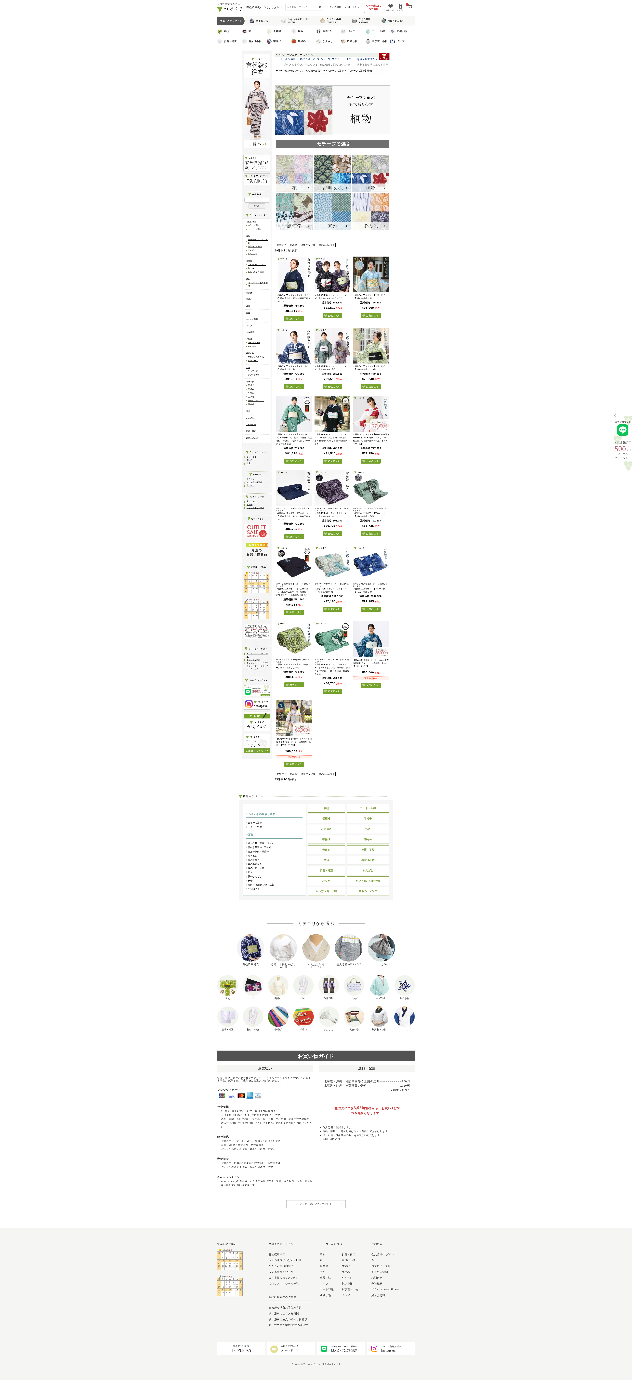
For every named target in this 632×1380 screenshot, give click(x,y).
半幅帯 (249, 339)
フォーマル (251, 457)
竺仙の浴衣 (253, 254)
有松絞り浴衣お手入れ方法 (285, 1307)
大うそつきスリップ (257, 264)
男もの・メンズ (368, 891)
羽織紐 (251, 404)
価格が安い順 (308, 245)
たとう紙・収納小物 (368, 880)
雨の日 (249, 460)
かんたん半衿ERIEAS (334, 21)
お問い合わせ (352, 7)
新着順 (293, 245)
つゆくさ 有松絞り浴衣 (261, 814)
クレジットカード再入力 (257, 663)
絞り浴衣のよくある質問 (284, 1313)
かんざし (328, 41)
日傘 (250, 880)
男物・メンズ (252, 438)
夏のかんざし (254, 876)
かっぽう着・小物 (326, 891)
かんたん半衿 (252, 319)
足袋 (248, 411)
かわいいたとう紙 (256, 357)
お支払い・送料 (381, 1266)
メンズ (400, 41)
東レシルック (252, 501)
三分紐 (251, 397)
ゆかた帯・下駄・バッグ (260, 843)
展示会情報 (378, 1295)
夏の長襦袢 (253, 860)
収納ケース (253, 360)
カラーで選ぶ (254, 225)
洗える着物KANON (364, 21)
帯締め (302, 41)
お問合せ (376, 1277)
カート (375, 1260)
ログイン (337, 59)
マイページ (323, 59)
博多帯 (249, 504)
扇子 (250, 872)
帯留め (251, 393)
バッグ (351, 31)
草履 (248, 306)
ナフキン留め (254, 375)
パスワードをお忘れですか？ (361, 59)
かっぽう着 (253, 371)
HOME (279, 70)
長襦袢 (277, 31)
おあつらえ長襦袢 (256, 272)
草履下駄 (328, 31)
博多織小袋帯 (254, 342)
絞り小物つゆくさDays (283, 1277)
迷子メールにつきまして (257, 666)
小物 (248, 367)
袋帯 (368, 829)
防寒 (248, 463)
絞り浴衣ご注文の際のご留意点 (288, 1319)
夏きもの (252, 855)
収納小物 (352, 41)
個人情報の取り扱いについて (337, 64)
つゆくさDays (396, 20)
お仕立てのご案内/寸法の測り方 (288, 1325)
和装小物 (402, 31)
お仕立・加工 (252, 669)
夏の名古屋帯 (254, 864)
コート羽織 (378, 31)
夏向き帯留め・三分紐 (259, 847)
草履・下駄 (368, 849)
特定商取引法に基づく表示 (372, 64)
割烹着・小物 (380, 41)
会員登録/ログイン (382, 1254)
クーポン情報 (288, 59)
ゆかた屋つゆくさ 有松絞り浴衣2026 (305, 70)
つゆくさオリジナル (255, 508)
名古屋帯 (250, 332)
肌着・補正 (230, 41)
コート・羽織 (368, 808)
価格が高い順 (326, 245)
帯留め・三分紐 (255, 246)
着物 (226, 31)
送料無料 (250, 485)
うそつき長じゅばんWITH (299, 21)
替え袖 (251, 268)
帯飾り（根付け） (256, 400)
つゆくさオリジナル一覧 (284, 1283)
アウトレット (252, 479)
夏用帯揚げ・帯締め (258, 851)
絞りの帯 (252, 346)
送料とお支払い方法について (301, 64)
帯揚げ (277, 41)
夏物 (248, 236)
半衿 (300, 31)
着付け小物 (255, 41)
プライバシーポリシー (385, 1289)
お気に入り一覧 (306, 59)
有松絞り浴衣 (263, 20)
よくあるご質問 (253, 660)
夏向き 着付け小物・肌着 (260, 884)
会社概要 (376, 1283)
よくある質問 (334, 7)
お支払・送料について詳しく (316, 1204)
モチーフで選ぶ (255, 229)
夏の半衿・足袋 (255, 868)
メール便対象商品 (254, 482)
